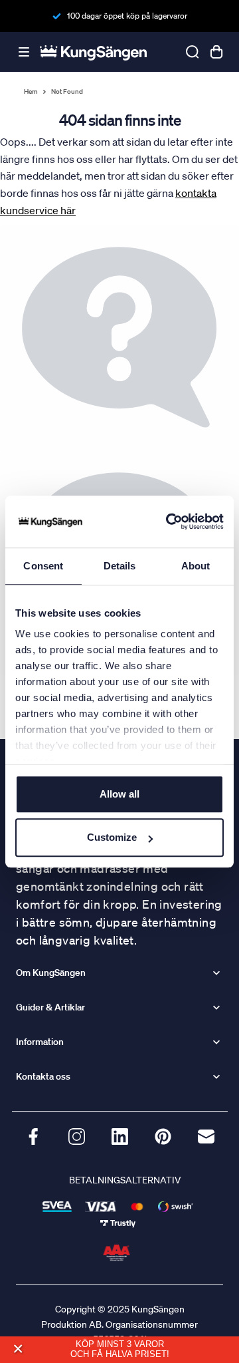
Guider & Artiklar (50, 1007)
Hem (31, 91)
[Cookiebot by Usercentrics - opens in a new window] (169, 521)
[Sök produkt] (192, 52)
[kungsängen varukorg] (216, 52)
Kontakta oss (43, 1076)
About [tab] (195, 565)
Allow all (119, 794)
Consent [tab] (43, 565)
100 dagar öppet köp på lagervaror (127, 15)
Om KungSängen (51, 973)
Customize (112, 837)
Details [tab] (120, 565)
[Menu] (24, 52)
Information (40, 1042)
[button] (18, 1349)
